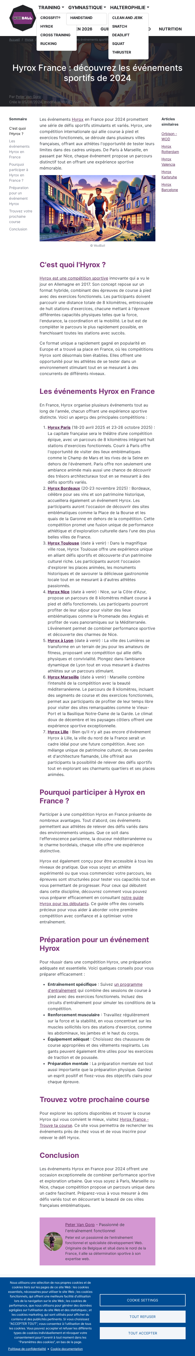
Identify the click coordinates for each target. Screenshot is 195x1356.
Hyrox (46, 26)
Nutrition (170, 28)
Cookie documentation (67, 1349)
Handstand (81, 17)
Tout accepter (142, 1333)
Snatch (119, 26)
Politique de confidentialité (27, 1349)
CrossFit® (50, 17)
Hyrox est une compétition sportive (74, 278)
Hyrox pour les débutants (64, 903)
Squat (118, 43)
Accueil (14, 39)
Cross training (55, 35)
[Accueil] (22, 18)
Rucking (48, 43)
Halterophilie (127, 7)
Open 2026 (80, 28)
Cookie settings (142, 1300)
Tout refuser (142, 1317)
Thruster (121, 52)
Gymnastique (85, 7)
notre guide (132, 897)
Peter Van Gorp (28, 96)
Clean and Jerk (127, 17)
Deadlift (120, 35)
